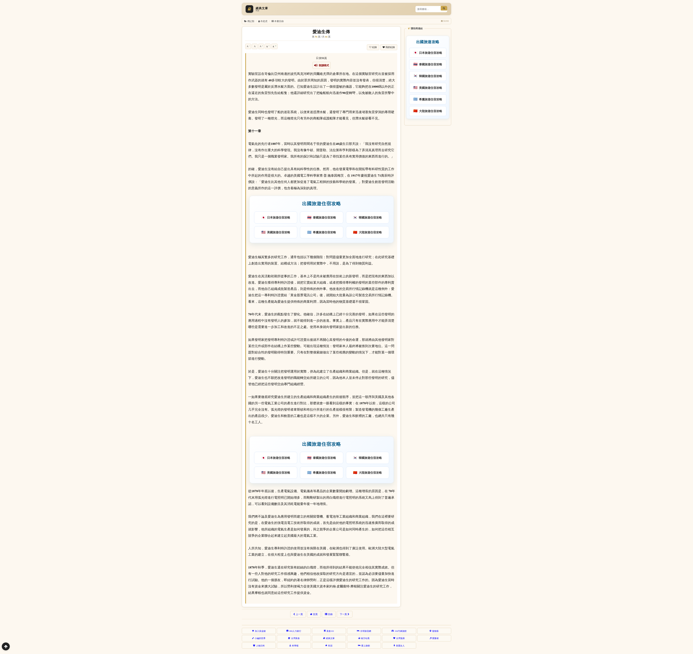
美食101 (330, 630)
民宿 (330, 645)
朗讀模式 (323, 65)
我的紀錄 (390, 47)
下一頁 (343, 614)
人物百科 (260, 645)
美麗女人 (400, 645)
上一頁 (299, 614)
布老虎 (263, 21)
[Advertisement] (427, 182)
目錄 (330, 614)
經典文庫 (330, 638)
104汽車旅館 (401, 630)
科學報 (295, 645)
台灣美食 (295, 638)
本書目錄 (279, 21)
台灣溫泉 (400, 638)
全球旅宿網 (365, 630)
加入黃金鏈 (260, 630)
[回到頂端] (6, 646)
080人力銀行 (295, 630)
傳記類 (250, 21)
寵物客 (435, 630)
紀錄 (374, 47)
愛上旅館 (365, 645)
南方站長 (365, 638)
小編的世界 (260, 638)
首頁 (315, 614)
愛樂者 (435, 638)
